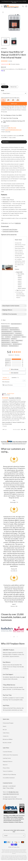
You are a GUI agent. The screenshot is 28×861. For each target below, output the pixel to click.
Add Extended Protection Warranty (10, 97)
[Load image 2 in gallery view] (14, 41)
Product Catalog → (19, 340)
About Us (5, 764)
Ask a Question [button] (14, 372)
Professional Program (8, 723)
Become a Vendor (7, 742)
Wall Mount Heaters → (17, 344)
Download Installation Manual (10, 231)
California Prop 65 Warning (9, 774)
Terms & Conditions (8, 771)
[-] (3, 100)
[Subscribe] (23, 835)
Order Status (6, 732)
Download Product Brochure (10, 229)
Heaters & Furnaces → (6, 338)
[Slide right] (17, 636)
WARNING (18, 223)
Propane (5, 86)
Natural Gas (14, 86)
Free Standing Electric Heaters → (8, 333)
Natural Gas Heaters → (6, 340)
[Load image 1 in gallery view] (5, 41)
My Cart (5, 729)
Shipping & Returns (7, 761)
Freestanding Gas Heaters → (7, 335)
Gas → (3, 336)
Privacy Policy (6, 768)
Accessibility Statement (9, 777)
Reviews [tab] (5, 377)
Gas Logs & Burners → (16, 336)
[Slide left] (10, 636)
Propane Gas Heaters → (6, 342)
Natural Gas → (14, 338)
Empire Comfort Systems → (16, 323)
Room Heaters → (15, 342)
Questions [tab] (14, 377)
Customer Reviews (7, 751)
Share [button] (4, 320)
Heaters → (24, 336)
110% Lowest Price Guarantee (10, 754)
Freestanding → (18, 333)
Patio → (13, 340)
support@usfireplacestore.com (13, 129)
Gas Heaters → (8, 336)
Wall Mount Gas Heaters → (7, 344)
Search (4, 726)
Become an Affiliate (7, 739)
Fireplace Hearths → (17, 331)
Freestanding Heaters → (18, 335)
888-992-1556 (12, 127)
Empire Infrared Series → (14, 329)
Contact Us (5, 736)
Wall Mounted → (5, 345)
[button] (1, 6)
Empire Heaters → (5, 329)
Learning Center (7, 758)
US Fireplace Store (16, 847)
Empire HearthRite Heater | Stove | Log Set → (10, 327)
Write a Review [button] (14, 369)
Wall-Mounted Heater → (13, 345)
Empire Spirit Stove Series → (7, 331)
